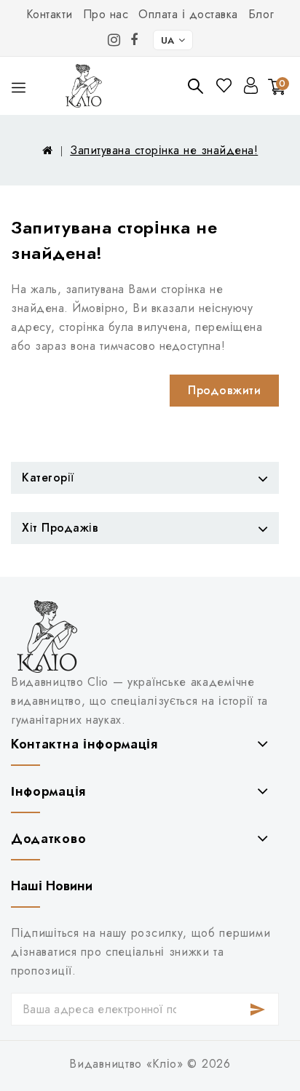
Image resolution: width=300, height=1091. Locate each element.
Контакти (49, 14)
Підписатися (258, 1009)
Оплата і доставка (188, 14)
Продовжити (224, 390)
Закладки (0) (225, 85)
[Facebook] (134, 40)
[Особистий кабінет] (251, 85)
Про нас (106, 14)
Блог (261, 14)
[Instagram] (114, 40)
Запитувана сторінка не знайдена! (164, 150)
